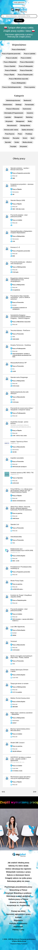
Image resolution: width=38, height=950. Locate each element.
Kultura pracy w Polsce (18, 899)
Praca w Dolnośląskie (18, 49)
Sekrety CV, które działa (18, 866)
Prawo (20, 134)
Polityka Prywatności (18, 923)
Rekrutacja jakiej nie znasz (18, 881)
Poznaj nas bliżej (18, 911)
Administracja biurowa (13, 100)
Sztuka (17, 142)
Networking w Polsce (18, 890)
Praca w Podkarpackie (26, 66)
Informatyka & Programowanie (13, 113)
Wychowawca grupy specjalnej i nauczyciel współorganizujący (21, 777)
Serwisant (14, 641)
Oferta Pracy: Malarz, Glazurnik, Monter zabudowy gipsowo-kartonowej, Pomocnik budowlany (21, 508)
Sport (32, 138)
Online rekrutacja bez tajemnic (18, 869)
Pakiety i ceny (18, 930)
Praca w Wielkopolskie (19, 83)
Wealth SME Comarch (17, 742)
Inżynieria (30, 113)
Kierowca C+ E (15, 247)
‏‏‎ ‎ (21, 5)
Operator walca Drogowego (19, 377)
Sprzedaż (8, 142)
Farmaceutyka (29, 104)
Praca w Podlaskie (10, 70)
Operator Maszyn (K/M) (18, 200)
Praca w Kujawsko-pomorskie (11, 53)
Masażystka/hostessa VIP (19, 362)
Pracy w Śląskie (9, 74)
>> (34, 791)
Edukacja (18, 104)
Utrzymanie (9, 121)
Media (30, 121)
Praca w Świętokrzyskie (25, 74)
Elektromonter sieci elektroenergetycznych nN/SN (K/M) (22, 549)
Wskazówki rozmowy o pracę (18, 872)
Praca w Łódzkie (26, 58)
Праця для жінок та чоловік (19, 683)
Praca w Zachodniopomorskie (11, 87)
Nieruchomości (12, 125)
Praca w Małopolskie (10, 62)
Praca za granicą (29, 87)
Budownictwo (7, 104)
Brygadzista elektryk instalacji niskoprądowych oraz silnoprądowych (20, 279)
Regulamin (18, 920)
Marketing (29, 117)
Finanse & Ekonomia (12, 109)
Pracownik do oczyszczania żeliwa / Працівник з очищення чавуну (22, 408)
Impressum (18, 927)
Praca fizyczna (9, 134)
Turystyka (13, 146)
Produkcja (29, 134)
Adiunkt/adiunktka (16, 536)
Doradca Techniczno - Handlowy (21, 345)
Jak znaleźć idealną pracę (18, 863)
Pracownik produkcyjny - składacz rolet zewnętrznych (21, 262)
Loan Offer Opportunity (18, 626)
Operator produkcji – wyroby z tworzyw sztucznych (20, 168)
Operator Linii (15, 524)
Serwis (25, 138)
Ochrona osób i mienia (11, 129)
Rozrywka (16, 138)
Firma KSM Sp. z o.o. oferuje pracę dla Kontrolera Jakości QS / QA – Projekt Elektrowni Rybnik (21, 490)
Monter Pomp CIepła (17, 580)
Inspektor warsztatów (17, 458)
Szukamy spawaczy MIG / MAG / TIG (22, 472)
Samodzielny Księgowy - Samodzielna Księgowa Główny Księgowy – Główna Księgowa (21, 316)
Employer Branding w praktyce (18, 893)
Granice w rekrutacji (18, 902)
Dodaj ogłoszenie (19, 2)
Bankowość (27, 100)
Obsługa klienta (25, 125)
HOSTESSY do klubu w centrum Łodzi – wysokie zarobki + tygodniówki (21, 759)
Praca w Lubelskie (29, 53)
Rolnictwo (6, 138)
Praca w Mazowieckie (26, 62)
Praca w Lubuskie (11, 58)
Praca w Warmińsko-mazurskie (18, 78)
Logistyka (8, 117)
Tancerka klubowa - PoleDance (20, 330)
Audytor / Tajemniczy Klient (19, 441)
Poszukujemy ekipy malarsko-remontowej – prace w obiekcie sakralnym (20, 297)
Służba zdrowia (27, 142)
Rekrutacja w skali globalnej (18, 896)
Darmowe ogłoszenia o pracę (18, 914)
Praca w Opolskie (10, 66)
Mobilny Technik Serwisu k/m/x (20, 698)
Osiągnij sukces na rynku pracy (18, 878)
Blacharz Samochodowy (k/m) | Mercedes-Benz (20, 729)
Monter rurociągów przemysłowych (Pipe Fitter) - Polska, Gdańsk (21, 656)
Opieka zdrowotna (27, 129)
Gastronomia (27, 109)
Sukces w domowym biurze (18, 875)
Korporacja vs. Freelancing (18, 905)
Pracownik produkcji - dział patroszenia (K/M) (19, 215)
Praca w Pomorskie (26, 70)
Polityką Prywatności (22, 943)
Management (18, 117)
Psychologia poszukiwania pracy (18, 887)
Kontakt (18, 917)
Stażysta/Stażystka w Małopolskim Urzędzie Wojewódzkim (21, 232)
